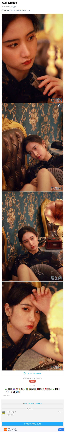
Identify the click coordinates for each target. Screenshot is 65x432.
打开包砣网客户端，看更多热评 (33, 404)
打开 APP (61, 429)
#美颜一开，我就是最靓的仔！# (19, 10)
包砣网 (14, 7)
